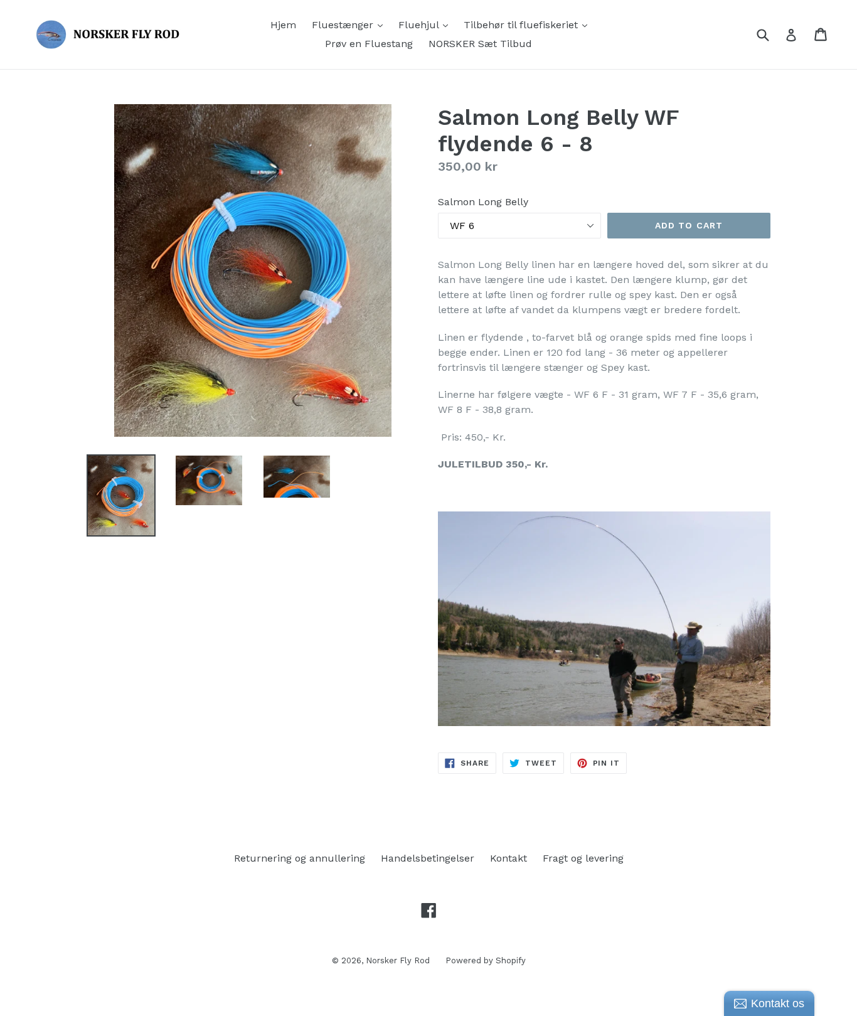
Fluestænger (350, 24)
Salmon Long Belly (483, 202)
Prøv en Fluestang (369, 44)
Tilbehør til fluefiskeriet (529, 24)
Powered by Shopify (485, 960)
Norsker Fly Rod (398, 960)
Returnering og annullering (299, 858)
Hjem (283, 25)
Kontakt (508, 858)
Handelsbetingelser (427, 858)
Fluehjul (426, 24)
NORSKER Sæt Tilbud (480, 44)
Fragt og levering (583, 858)
